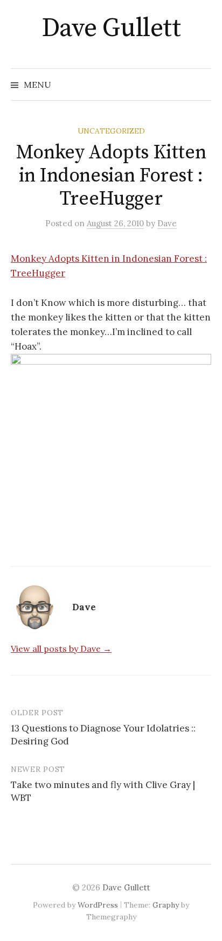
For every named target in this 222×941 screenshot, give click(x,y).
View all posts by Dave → (61, 648)
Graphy (165, 905)
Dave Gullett (111, 28)
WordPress (98, 905)
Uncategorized (111, 131)
